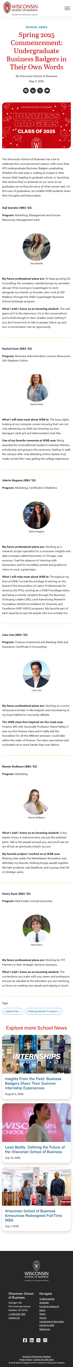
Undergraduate (47, 1298)
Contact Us (14, 1317)
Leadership (11, 1011)
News (42, 1310)
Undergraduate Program (42, 1011)
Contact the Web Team (44, 1359)
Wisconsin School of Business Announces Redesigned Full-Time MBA (33, 1215)
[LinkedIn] (32, 91)
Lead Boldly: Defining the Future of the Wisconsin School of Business (35, 1149)
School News (36, 27)
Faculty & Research (49, 1306)
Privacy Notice (25, 1359)
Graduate (44, 1302)
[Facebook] (25, 91)
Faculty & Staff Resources (46, 1326)
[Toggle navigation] (68, 8)
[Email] (47, 91)
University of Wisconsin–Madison (36, 1356)
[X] (40, 91)
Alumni (42, 1317)
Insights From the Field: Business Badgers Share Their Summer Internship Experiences (33, 1083)
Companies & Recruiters (51, 1321)
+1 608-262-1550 (17, 1314)
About (42, 1313)
